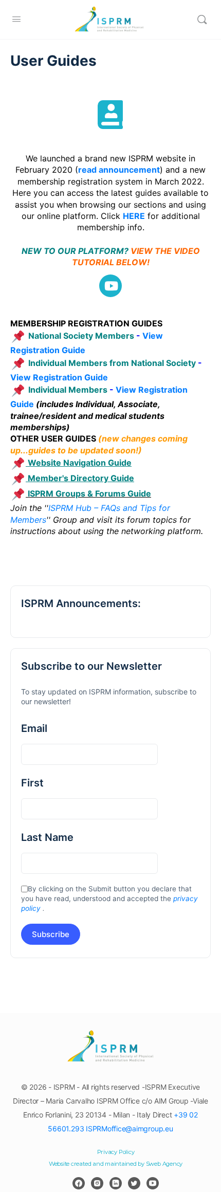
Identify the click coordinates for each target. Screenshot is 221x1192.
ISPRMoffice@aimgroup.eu (129, 1128)
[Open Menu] (16, 19)
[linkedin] (115, 1183)
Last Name (47, 837)
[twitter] (134, 1183)
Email (34, 728)
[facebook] (78, 1183)
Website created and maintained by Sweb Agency (115, 1163)
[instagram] (97, 1183)
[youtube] (152, 1183)
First (32, 783)
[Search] (202, 19)
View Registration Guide (59, 377)
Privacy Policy (116, 1152)
